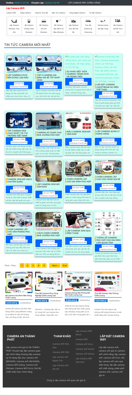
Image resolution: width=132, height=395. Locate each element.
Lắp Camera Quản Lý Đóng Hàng (108, 132)
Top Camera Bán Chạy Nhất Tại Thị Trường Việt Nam (17, 132)
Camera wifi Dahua (85, 353)
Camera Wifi (11, 13)
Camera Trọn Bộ (41, 13)
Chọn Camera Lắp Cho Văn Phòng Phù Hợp (18, 230)
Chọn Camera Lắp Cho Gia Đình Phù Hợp (79, 180)
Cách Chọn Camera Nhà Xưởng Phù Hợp (48, 234)
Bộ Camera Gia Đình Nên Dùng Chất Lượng (18, 296)
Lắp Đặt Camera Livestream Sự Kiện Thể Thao (107, 85)
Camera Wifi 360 (60, 352)
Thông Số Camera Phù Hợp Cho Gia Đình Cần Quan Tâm (108, 239)
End (65, 265)
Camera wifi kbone (85, 349)
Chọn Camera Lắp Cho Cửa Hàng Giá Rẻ (108, 178)
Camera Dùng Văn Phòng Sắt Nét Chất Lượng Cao (77, 294)
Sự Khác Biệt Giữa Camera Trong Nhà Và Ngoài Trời (78, 72)
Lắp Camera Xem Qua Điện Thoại (79, 231)
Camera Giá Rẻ (52, 2)
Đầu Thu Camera (58, 13)
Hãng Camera (25, 13)
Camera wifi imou (84, 344)
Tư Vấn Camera (95, 13)
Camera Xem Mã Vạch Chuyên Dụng (19, 180)
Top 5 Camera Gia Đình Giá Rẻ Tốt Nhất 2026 (48, 76)
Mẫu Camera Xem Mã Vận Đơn (78, 132)
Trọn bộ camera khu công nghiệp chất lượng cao (46, 294)
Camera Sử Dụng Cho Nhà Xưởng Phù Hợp (49, 133)
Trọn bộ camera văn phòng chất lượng (106, 294)
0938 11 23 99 (22, 2)
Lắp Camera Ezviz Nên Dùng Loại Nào (17, 76)
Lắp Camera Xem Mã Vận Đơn (48, 185)
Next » (55, 265)
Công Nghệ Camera (77, 13)
